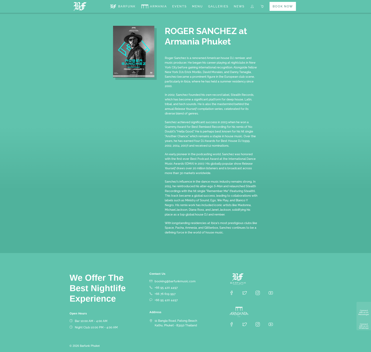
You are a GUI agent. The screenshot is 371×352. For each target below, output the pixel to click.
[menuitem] (122, 6)
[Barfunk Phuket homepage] (80, 6)
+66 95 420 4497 (166, 300)
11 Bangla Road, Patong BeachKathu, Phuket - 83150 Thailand (176, 323)
